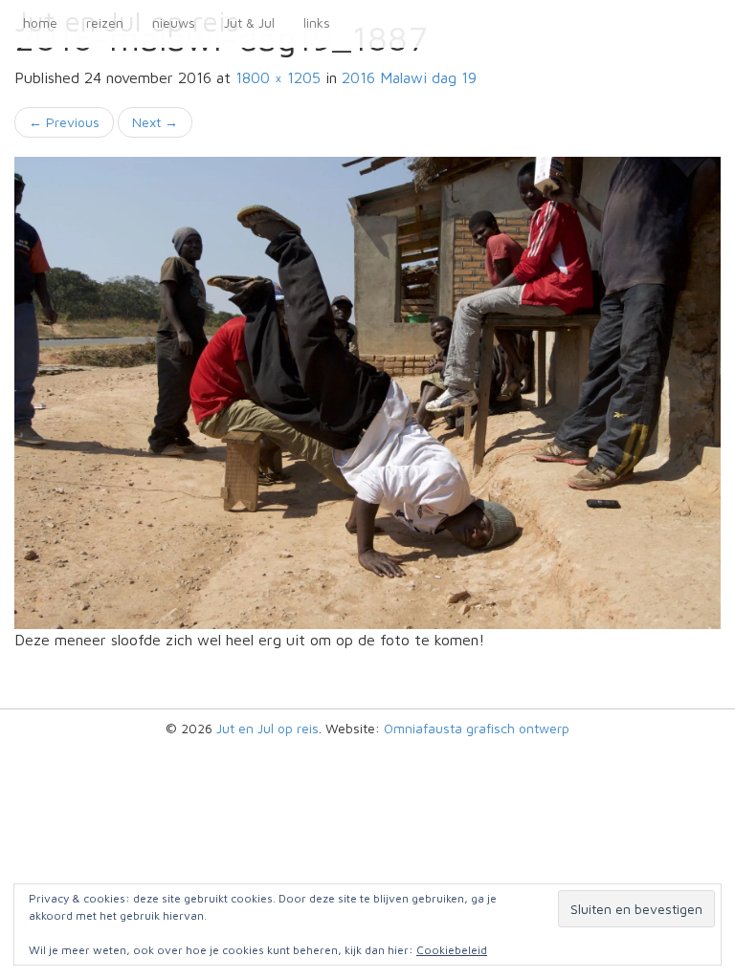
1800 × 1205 (278, 77)
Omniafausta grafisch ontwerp (476, 728)
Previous (64, 122)
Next (155, 122)
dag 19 (409, 77)
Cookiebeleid (451, 950)
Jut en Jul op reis (267, 728)
